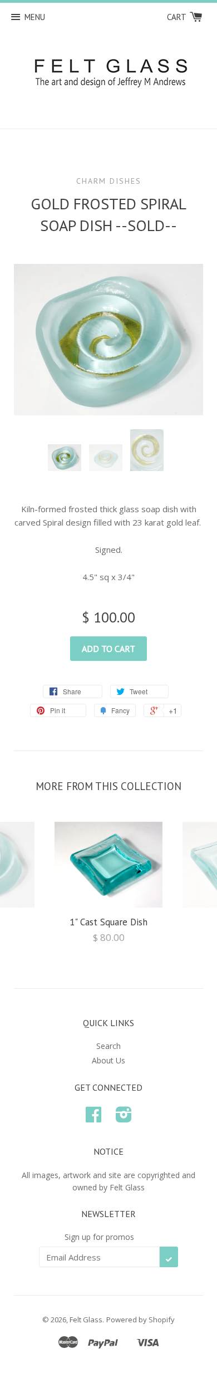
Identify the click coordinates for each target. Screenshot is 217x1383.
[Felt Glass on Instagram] (123, 1118)
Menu (34, 17)
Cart (177, 17)
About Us (108, 1060)
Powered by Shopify (140, 1320)
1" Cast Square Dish (108, 922)
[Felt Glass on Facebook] (93, 1118)
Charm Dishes (108, 181)
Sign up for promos (99, 1237)
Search (108, 1046)
